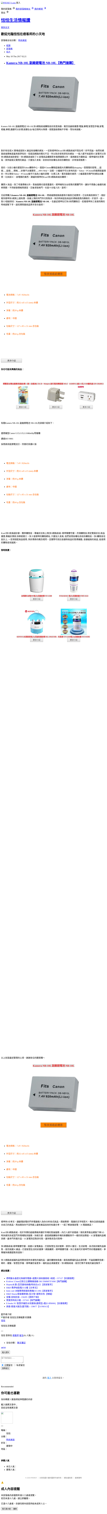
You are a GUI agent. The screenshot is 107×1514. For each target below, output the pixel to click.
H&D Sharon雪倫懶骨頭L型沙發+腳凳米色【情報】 (29, 1294)
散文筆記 (21, 1343)
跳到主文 (5, 27)
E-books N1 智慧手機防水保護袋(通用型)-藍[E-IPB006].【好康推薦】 (37, 1303)
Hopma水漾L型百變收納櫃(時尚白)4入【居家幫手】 (30, 1284)
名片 (8, 52)
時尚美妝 (22, 40)
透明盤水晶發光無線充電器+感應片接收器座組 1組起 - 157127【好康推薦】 (40, 1278)
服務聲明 (78, 1478)
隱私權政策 (68, 1478)
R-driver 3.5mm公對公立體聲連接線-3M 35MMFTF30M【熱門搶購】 (37, 1281)
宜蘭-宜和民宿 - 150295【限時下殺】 (23, 1297)
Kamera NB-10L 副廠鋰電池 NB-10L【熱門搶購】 (40, 63)
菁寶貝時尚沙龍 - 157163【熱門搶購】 (23, 1300)
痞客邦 (16, 1335)
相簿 (8, 45)
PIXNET (34, 1478)
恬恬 (3, 1320)
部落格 (9, 49)
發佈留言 (5, 1368)
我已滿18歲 (6, 1509)
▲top (3, 1347)
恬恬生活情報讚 (15, 20)
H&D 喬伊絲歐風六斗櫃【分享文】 (22, 1288)
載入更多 (5, 1352)
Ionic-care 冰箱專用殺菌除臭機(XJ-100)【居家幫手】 (30, 1291)
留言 (21, 1335)
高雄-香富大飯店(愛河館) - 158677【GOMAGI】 (28, 1306)
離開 (15, 1509)
